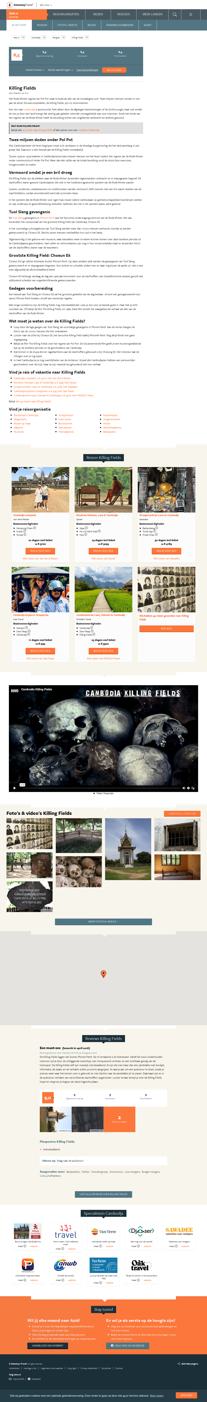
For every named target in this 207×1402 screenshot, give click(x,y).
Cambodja (36, 37)
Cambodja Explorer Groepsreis (30, 615)
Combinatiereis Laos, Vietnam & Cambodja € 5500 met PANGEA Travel (53, 395)
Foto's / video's (67, 25)
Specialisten (65, 427)
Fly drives (19, 432)
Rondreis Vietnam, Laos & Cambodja (97, 515)
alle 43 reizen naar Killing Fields (33, 401)
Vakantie (18, 427)
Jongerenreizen (111, 419)
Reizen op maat (22, 423)
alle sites (44, 5)
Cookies (119, 1368)
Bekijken (166, 628)
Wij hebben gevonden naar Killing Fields (164, 617)
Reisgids (56, 37)
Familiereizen (110, 415)
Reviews (42, 25)
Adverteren (14, 1368)
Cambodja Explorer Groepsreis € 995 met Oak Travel (44, 391)
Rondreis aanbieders (119, 25)
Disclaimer (106, 1368)
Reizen (92, 25)
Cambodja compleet (24, 515)
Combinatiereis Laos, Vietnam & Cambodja (100, 615)
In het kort (19, 25)
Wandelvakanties (112, 427)
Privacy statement (89, 1368)
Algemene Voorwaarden (52, 1368)
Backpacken (109, 432)
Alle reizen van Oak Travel (40, 658)
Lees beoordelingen (87, 70)
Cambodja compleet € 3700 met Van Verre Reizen (42, 378)
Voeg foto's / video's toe (182, 813)
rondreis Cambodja (88, 130)
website (34, 1246)
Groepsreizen (66, 415)
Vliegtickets (20, 419)
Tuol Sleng (18, 218)
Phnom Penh (47, 218)
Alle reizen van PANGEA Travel (103, 658)
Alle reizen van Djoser (103, 558)
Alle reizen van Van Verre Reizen (40, 558)
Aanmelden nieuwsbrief (47, 1345)
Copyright (71, 1368)
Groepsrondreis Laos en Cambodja (159, 515)
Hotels (106, 423)
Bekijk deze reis (40, 551)
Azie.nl (16, 37)
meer (20, 1246)
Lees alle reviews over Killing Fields (103, 1194)
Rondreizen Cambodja (26, 415)
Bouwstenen (65, 423)
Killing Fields (77, 37)
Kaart (148, 25)
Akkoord (186, 1395)
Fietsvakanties (66, 432)
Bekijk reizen (114, 70)
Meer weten (156, 1395)
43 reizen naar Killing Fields (37, 130)
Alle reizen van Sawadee (166, 558)
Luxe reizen (65, 419)
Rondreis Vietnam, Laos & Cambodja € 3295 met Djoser (45, 382)
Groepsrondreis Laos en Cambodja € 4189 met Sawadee (45, 387)
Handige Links (30, 1368)
